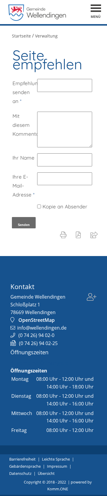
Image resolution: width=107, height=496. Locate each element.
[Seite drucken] (64, 234)
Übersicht (46, 473)
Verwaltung (46, 36)
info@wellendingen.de (42, 328)
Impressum (57, 466)
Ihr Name (23, 158)
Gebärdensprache (25, 466)
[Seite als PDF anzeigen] (79, 234)
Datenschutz (20, 473)
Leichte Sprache (56, 459)
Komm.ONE (57, 489)
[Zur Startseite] (37, 19)
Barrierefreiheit (22, 459)
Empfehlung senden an (24, 92)
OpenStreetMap (36, 320)
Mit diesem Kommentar (24, 125)
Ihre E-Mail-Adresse (23, 186)
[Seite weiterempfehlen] (95, 234)
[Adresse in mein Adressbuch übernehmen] (92, 301)
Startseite (21, 36)
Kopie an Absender (65, 206)
